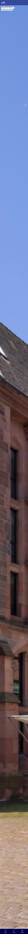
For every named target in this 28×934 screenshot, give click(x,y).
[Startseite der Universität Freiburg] (3, 3)
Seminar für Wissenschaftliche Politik (7, 8)
